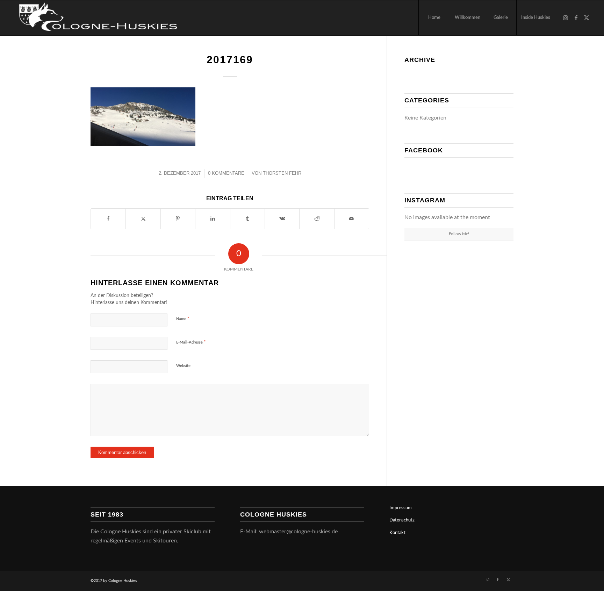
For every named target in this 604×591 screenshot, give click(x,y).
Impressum (400, 508)
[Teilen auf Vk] (282, 219)
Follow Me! (459, 234)
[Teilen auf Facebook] (108, 219)
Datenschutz (402, 520)
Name (182, 319)
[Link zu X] (586, 17)
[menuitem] (434, 17)
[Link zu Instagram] (565, 17)
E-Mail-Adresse (191, 342)
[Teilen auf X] (143, 219)
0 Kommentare (226, 173)
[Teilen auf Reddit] (317, 219)
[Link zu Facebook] (576, 17)
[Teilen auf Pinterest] (178, 219)
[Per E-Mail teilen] (352, 219)
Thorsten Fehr (282, 173)
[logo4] (96, 17)
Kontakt (397, 533)
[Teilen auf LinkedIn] (212, 219)
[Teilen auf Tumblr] (247, 219)
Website (183, 366)
